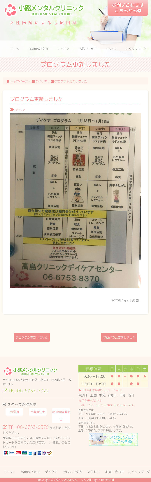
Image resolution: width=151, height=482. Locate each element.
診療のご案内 (39, 49)
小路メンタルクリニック (70, 480)
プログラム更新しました (31, 337)
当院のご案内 (87, 49)
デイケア (63, 49)
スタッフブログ (136, 49)
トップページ (18, 81)
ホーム (14, 49)
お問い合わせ (114, 472)
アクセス (112, 49)
